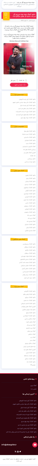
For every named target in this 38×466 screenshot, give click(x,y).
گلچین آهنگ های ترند (29, 349)
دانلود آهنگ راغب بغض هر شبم (27, 108)
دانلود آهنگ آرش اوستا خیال (27, 105)
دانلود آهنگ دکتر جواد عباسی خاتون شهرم (24, 102)
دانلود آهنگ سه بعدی (29, 300)
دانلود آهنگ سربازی (30, 297)
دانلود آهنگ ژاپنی (30, 353)
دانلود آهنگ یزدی (30, 178)
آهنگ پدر (32, 337)
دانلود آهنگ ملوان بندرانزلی (28, 265)
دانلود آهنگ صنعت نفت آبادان (27, 262)
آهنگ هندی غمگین (30, 230)
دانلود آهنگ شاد (31, 362)
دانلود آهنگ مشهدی (30, 212)
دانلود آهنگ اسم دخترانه (28, 134)
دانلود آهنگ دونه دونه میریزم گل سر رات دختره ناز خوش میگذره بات (24, 15)
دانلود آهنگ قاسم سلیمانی (28, 303)
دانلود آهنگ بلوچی (30, 175)
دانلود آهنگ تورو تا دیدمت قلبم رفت (25, 111)
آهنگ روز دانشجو (30, 328)
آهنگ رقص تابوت (30, 322)
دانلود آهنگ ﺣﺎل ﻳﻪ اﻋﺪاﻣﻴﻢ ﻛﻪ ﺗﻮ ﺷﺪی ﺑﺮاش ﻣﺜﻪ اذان (21, 432)
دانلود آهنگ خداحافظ (29, 356)
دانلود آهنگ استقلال (29, 247)
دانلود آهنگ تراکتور (30, 250)
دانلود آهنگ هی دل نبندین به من (27, 425)
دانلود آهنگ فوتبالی (30, 140)
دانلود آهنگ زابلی (30, 227)
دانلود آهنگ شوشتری (29, 194)
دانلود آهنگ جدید (30, 143)
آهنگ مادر (32, 340)
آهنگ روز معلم (31, 331)
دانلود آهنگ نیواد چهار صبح (28, 118)
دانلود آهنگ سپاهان (30, 253)
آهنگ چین (33, 386)
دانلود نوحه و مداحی (30, 162)
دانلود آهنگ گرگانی (30, 191)
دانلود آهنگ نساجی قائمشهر (27, 259)
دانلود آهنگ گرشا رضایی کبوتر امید (26, 428)
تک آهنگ (21, 80)
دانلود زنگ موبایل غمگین (28, 310)
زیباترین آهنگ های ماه (29, 149)
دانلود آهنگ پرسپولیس (29, 244)
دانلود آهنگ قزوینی (30, 197)
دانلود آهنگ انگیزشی (29, 291)
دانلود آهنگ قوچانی (30, 209)
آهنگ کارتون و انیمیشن (29, 146)
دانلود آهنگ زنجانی (30, 181)
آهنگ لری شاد (31, 218)
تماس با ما (33, 389)
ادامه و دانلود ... (17, 85)
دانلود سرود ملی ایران (29, 278)
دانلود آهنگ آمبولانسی (29, 316)
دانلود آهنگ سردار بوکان (29, 275)
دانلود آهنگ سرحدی (30, 184)
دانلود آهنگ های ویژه (29, 131)
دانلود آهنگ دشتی (30, 203)
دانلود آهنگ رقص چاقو (29, 294)
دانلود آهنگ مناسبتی (29, 137)
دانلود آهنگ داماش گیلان (28, 268)
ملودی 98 (32, 365)
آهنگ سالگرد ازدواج (30, 343)
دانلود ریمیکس (31, 159)
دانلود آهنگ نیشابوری (29, 187)
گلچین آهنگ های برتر (29, 153)
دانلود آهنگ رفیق (30, 313)
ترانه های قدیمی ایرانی (29, 346)
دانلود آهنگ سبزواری (29, 206)
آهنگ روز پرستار (31, 325)
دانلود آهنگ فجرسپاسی (29, 272)
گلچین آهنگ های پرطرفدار (28, 306)
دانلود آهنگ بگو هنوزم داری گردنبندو (25, 115)
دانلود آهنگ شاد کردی (29, 200)
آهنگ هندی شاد (31, 221)
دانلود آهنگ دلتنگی (30, 359)
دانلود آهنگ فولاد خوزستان (28, 256)
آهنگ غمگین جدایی (30, 319)
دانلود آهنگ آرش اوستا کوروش (27, 99)
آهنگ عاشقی (31, 334)
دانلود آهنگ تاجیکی (30, 224)
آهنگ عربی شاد (31, 215)
